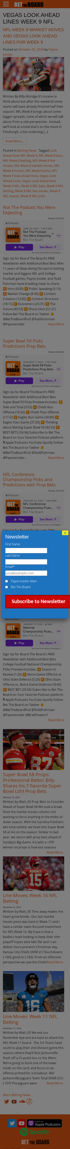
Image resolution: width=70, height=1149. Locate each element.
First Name (12, 544)
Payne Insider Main (24, 581)
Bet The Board (21, 587)
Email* (10, 567)
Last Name (12, 555)
